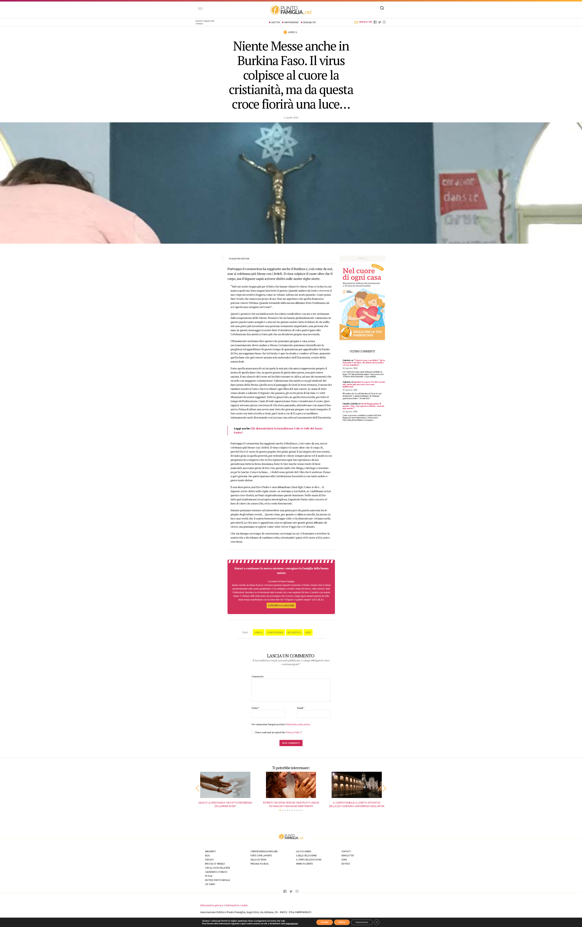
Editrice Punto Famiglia (217, 880)
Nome (255, 708)
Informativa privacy (211, 905)
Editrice (345, 863)
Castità (275, 22)
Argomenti (210, 851)
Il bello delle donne (306, 855)
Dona (344, 859)
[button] (198, 788)
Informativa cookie (236, 905)
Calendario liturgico (216, 871)
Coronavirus (275, 632)
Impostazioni (362, 922)
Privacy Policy (293, 732)
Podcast (209, 859)
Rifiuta (342, 922)
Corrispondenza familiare (264, 851)
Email (300, 708)
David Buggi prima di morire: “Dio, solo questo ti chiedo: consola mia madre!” (363, 406)
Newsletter (347, 855)
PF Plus (208, 876)
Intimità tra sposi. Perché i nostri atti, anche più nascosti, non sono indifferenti (364, 384)
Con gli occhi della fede (217, 867)
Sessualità (309, 22)
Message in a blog (260, 863)
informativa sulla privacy (298, 724)
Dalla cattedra (258, 859)
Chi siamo (210, 884)
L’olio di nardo (303, 851)
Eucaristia (294, 632)
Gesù (308, 632)
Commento (258, 676)
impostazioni (292, 923)
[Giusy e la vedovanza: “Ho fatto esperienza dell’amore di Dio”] (225, 785)
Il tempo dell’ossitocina (308, 859)
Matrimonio (291, 22)
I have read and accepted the (278, 732)
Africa (258, 632)
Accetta (324, 922)
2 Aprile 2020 (291, 117)
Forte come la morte (261, 855)
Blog (207, 855)
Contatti (346, 851)
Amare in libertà (304, 863)
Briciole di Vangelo (215, 863)
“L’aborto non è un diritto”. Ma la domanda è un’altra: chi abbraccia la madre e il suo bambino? (364, 362)
